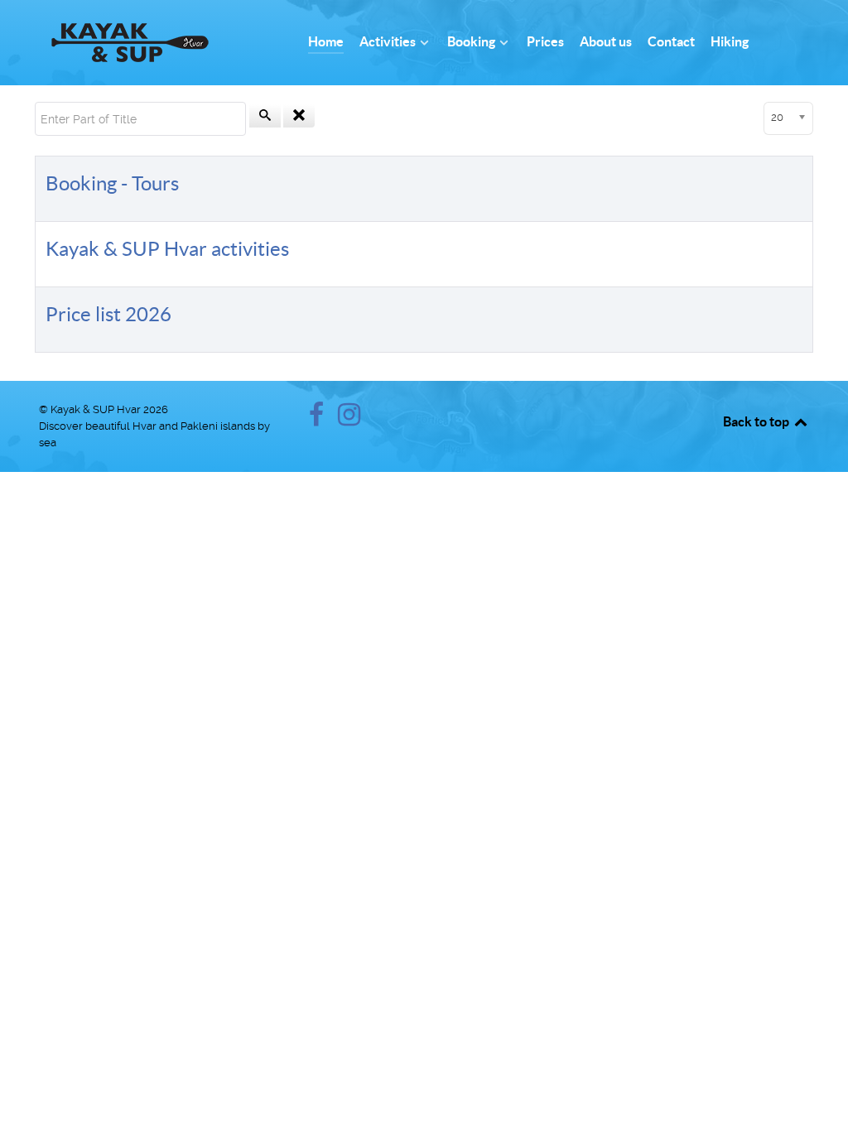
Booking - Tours (112, 183)
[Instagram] (349, 419)
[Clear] (299, 116)
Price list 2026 (108, 314)
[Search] (265, 116)
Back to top (757, 421)
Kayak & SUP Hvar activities (167, 249)
